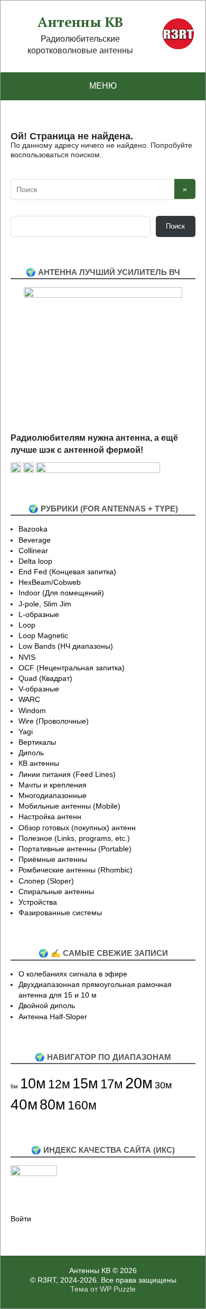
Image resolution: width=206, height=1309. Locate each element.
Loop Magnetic (43, 635)
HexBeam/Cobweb (49, 582)
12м (59, 1084)
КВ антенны (38, 763)
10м (33, 1084)
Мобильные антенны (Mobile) (69, 806)
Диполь (31, 752)
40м (24, 1104)
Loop (26, 625)
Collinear (33, 550)
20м (139, 1083)
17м (111, 1084)
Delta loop (35, 561)
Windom (32, 710)
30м (163, 1085)
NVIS (26, 657)
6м (14, 1086)
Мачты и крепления (52, 785)
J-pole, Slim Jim (44, 604)
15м (85, 1084)
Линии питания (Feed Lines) (67, 774)
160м (82, 1105)
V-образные (38, 689)
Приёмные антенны (52, 859)
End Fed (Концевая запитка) (67, 571)
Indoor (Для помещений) (61, 593)
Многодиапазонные (52, 795)
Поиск (175, 226)
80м (52, 1104)
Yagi (25, 731)
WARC (29, 699)
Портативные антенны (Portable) (75, 849)
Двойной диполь (46, 1005)
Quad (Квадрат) (45, 678)
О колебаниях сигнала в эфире (72, 974)
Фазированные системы (60, 912)
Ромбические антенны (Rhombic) (75, 870)
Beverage (34, 540)
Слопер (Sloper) (46, 881)
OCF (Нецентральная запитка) (71, 667)
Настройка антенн (49, 816)
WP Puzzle (118, 1289)
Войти (21, 1219)
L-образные (38, 614)
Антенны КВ (80, 22)
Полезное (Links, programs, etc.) (74, 838)
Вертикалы (37, 742)
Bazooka (33, 529)
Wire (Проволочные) (53, 721)
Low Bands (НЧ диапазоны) (65, 646)
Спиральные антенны (56, 891)
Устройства (37, 902)
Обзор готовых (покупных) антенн (77, 827)
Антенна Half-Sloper (52, 1016)
